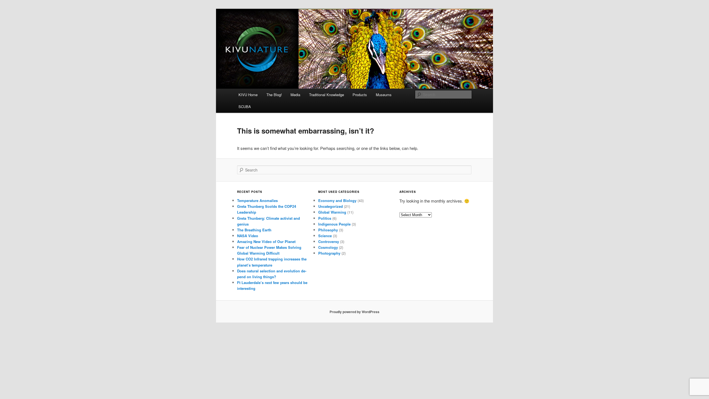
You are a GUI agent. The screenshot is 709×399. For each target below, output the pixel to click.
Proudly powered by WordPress (354, 311)
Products (360, 94)
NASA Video (247, 235)
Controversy (328, 241)
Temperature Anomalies (257, 200)
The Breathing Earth (254, 229)
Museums (384, 94)
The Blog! (274, 94)
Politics (324, 218)
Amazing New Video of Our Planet (266, 241)
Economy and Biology (337, 200)
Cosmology (328, 247)
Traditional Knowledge (326, 94)
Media (295, 94)
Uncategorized (330, 206)
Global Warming (332, 212)
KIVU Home (248, 94)
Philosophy (328, 229)
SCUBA (244, 106)
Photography (329, 253)
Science (325, 235)
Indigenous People (334, 224)
